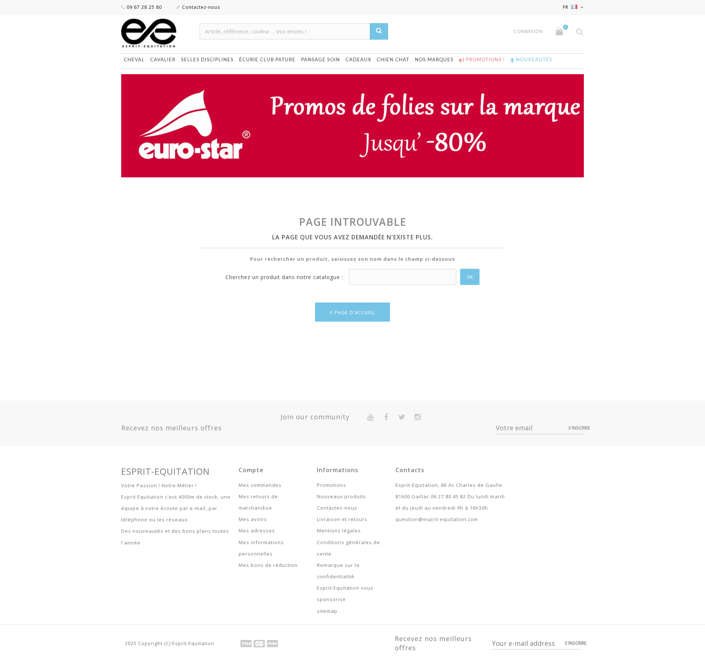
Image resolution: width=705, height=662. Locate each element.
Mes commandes (260, 485)
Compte (251, 470)
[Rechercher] (379, 31)
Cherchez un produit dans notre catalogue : (284, 277)
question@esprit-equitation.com (436, 519)
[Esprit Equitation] (156, 33)
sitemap (327, 611)
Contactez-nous (201, 7)
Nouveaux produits (341, 496)
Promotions (331, 485)
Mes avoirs (253, 519)
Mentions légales (339, 530)
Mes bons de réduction (268, 565)
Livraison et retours (342, 519)
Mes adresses (257, 530)
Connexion (528, 32)
